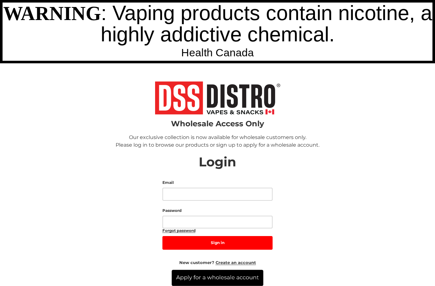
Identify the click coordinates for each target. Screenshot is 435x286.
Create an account (236, 262)
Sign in (218, 242)
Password (172, 210)
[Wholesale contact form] (217, 278)
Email (168, 182)
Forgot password (179, 230)
